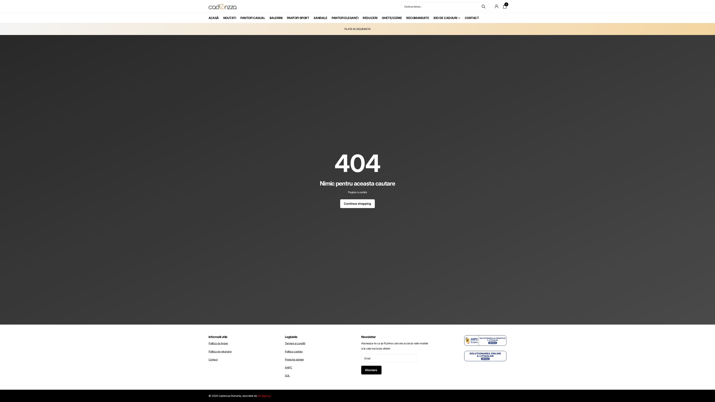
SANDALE (320, 18)
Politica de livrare (218, 343)
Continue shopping (357, 203)
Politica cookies (293, 351)
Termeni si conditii (295, 343)
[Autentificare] (497, 6)
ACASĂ (214, 18)
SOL (287, 375)
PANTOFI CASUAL (252, 18)
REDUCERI (370, 18)
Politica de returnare (220, 351)
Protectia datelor (294, 359)
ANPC (288, 367)
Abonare (371, 370)
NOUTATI (229, 18)
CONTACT (472, 18)
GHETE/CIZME (392, 18)
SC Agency (264, 395)
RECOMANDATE (417, 18)
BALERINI (276, 18)
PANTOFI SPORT (298, 18)
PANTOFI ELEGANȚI (345, 18)
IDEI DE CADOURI (445, 18)
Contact (213, 359)
